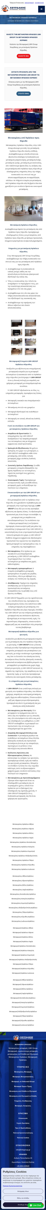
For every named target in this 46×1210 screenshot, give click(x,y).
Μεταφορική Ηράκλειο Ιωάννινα (23, 973)
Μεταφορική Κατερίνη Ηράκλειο (23, 1002)
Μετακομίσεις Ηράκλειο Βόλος (23, 833)
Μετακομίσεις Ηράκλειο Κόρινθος (23, 865)
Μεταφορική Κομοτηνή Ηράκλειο (23, 1007)
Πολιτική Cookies (23, 1138)
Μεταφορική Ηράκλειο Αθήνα (23, 928)
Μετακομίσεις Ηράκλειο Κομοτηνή (23, 851)
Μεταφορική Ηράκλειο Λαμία (23, 941)
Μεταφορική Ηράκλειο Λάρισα (23, 932)
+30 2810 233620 (23, 1166)
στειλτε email (23, 93)
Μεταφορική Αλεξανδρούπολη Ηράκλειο (23, 1011)
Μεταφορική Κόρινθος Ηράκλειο (23, 1020)
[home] (13, 10)
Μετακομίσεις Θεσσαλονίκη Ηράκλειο (23, 894)
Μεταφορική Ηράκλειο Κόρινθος (23, 969)
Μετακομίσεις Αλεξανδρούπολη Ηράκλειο (23, 908)
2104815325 (39, 3)
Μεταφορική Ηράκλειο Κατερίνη (23, 950)
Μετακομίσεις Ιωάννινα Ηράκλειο (23, 921)
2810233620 (29, 3)
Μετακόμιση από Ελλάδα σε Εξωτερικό (23, 1091)
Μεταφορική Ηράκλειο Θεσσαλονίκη (23, 946)
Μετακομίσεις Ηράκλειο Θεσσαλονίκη (23, 842)
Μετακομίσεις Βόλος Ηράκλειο (23, 885)
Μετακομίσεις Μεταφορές (23, 1072)
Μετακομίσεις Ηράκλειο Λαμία (23, 838)
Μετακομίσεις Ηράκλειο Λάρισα (23, 829)
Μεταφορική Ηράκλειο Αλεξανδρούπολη (23, 959)
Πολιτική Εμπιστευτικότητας (12, 1186)
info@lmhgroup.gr (23, 1150)
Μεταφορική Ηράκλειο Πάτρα (23, 964)
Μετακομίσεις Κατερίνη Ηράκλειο (23, 899)
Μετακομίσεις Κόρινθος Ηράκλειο (23, 917)
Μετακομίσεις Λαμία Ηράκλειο (23, 890)
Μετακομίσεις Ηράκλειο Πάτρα (23, 860)
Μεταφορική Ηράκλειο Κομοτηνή (23, 955)
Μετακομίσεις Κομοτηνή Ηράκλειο (23, 903)
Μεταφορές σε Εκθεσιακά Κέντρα (23, 1081)
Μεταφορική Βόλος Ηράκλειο (23, 989)
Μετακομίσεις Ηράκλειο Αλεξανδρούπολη (23, 856)
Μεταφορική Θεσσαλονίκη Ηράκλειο (23, 998)
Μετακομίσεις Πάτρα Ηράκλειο (23, 912)
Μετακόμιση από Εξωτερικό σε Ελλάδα (23, 1096)
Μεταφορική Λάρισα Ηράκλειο (23, 984)
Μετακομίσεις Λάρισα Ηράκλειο (23, 881)
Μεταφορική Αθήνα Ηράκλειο (23, 980)
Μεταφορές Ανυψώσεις (23, 1106)
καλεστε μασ (23, 56)
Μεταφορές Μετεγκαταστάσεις (23, 1077)
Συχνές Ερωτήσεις (23, 1123)
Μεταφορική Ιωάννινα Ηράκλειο (23, 1025)
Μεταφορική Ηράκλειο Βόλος (23, 937)
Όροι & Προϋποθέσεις (23, 1128)
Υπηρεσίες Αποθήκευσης (23, 1101)
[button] (41, 9)
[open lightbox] (16, 323)
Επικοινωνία (23, 1118)
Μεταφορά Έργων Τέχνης (23, 1086)
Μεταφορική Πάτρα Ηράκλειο (23, 1016)
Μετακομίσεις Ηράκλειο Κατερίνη (23, 847)
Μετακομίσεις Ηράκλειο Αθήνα (23, 824)
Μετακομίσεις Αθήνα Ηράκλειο (23, 876)
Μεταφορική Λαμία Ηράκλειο (23, 993)
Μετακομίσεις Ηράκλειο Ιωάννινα (23, 869)
